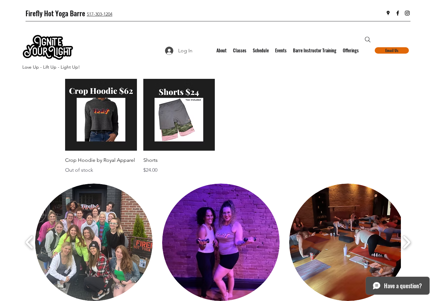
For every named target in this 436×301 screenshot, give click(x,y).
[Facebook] (398, 13)
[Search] (367, 39)
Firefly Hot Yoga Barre (55, 13)
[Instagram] (407, 13)
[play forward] (406, 242)
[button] (94, 242)
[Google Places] (388, 13)
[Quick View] (101, 115)
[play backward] (29, 242)
